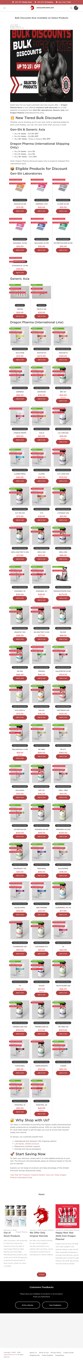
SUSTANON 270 (41, 947)
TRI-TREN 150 (63, 1027)
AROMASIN (41, 392)
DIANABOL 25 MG (20, 243)
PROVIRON (41, 869)
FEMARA (41, 671)
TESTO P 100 (41, 309)
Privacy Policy (56, 1353)
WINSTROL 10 (19, 1105)
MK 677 (63, 749)
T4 (20, 986)
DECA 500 (41, 552)
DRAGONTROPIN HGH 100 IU (65, 591)
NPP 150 (41, 790)
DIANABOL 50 (19, 591)
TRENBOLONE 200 (20, 1027)
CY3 (41, 513)
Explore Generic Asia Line (42, 1175)
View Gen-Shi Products (20, 1175)
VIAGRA (63, 1066)
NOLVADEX (20, 790)
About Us (33, 1353)
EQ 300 (20, 671)
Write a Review (27, 1305)
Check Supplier (47, 1355)
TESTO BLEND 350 (63, 986)
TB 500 (41, 986)
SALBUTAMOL (19, 908)
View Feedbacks (55, 1305)
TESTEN (20, 309)
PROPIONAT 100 (20, 869)
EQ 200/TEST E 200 (41, 632)
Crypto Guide (68, 1353)
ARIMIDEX (20, 392)
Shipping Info (35, 1355)
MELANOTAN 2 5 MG (20, 749)
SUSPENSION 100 (20, 947)
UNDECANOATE (41, 1066)
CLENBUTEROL (20, 474)
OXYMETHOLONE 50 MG (63, 243)
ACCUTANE (20, 353)
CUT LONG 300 (63, 474)
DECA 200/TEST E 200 (20, 552)
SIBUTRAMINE (41, 908)
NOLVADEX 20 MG (41, 243)
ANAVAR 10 (63, 353)
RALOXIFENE (63, 869)
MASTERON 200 (63, 710)
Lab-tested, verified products (26, 1144)
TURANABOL (20, 1066)
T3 (63, 947)
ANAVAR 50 (41, 353)
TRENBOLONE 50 (41, 1027)
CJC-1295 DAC (63, 433)
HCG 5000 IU (20, 710)
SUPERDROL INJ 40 (63, 908)
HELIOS (41, 710)
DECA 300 (63, 552)
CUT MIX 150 (20, 513)
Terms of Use (44, 1353)
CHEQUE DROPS (20, 433)
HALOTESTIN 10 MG (63, 671)
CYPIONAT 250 (63, 513)
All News (41, 1274)
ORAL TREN (63, 790)
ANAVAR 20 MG (20, 204)
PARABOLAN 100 (41, 829)
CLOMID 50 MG (63, 204)
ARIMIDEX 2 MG (42, 204)
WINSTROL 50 (41, 1105)
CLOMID (41, 474)
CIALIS (41, 433)
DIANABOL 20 (41, 591)
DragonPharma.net (10, 1354)
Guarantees (59, 1355)
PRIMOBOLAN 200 (63, 829)
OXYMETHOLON (20, 829)
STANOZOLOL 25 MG (20, 266)
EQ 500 (63, 632)
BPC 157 (63, 392)
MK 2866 (41, 749)
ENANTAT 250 (19, 632)
